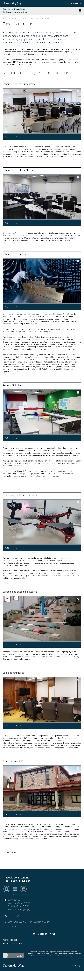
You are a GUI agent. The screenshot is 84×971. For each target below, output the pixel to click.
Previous (17, 137)
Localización (14, 916)
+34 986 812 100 (23, 903)
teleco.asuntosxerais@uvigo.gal (19, 910)
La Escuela (6, 18)
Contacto (12, 926)
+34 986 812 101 (22, 906)
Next (20, 137)
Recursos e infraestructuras (22, 18)
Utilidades (76, 3)
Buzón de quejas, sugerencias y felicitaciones (29, 922)
